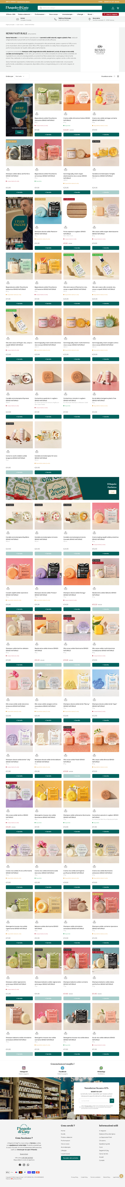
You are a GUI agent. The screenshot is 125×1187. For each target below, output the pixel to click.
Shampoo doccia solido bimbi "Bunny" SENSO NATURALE (76, 705)
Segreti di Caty (104, 1150)
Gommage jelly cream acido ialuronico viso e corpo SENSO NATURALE (48, 344)
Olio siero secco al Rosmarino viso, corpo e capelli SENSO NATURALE (75, 288)
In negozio (102, 1131)
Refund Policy (106, 1177)
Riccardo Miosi (18, 1178)
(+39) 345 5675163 (27, 1158)
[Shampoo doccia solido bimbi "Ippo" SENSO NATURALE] (105, 682)
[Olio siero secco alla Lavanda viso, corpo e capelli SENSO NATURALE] (105, 266)
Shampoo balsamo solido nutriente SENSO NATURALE (75, 983)
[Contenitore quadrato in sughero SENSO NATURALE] (48, 377)
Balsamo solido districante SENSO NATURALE (46, 927)
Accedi (101, 1157)
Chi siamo (102, 1140)
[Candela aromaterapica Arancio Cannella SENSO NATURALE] (76, 516)
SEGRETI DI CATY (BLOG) (111, 1)
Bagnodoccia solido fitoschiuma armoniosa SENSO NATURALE (46, 175)
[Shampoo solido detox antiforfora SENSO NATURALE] (19, 152)
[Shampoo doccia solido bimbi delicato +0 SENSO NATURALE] (48, 738)
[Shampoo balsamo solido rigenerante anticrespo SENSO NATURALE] (48, 961)
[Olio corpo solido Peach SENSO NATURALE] (76, 738)
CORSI (100, 1)
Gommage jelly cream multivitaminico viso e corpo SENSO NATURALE (76, 344)
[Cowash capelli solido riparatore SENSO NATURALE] (19, 571)
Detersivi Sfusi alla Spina (107, 1134)
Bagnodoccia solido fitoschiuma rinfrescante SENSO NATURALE (46, 288)
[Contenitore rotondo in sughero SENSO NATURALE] (76, 377)
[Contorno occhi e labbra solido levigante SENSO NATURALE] (19, 434)
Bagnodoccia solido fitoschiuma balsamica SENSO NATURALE (17, 288)
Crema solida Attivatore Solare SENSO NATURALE (76, 119)
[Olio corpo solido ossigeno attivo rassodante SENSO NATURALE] (48, 682)
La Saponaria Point (105, 1137)
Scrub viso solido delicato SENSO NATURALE (103, 1039)
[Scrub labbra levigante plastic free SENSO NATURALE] (105, 377)
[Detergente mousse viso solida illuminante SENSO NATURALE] (48, 794)
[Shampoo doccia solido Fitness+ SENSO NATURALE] (48, 571)
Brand (90, 14)
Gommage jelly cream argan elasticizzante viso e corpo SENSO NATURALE (75, 176)
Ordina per (9, 76)
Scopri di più (24, 1154)
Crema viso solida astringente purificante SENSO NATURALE (73, 872)
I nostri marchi (19, 24)
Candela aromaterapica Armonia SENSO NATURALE (46, 538)
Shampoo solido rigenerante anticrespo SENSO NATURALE (16, 983)
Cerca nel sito (103, 1154)
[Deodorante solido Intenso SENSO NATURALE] (48, 627)
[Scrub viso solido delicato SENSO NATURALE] (105, 1016)
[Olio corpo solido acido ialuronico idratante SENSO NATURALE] (19, 682)
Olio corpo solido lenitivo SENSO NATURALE (17, 816)
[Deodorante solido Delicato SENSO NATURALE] (105, 571)
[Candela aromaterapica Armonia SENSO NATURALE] (48, 516)
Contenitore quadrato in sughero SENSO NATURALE (46, 399)
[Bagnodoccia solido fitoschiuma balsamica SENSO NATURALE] (19, 266)
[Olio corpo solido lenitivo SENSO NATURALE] (19, 794)
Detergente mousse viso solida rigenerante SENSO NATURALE (16, 927)
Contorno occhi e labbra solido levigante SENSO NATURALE (16, 457)
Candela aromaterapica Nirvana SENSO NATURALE (46, 457)
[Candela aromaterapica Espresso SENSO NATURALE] (19, 377)
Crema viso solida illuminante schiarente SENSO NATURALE (102, 872)
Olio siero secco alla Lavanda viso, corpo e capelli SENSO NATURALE (104, 288)
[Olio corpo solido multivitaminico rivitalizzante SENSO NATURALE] (105, 627)
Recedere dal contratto (70, 1158)
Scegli (112, 492)
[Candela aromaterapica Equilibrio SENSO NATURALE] (19, 516)
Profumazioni (39, 14)
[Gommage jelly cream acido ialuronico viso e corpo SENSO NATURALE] (48, 321)
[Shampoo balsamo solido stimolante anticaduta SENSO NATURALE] (19, 1016)
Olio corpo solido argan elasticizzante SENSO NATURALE (105, 233)
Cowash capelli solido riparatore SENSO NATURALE (17, 594)
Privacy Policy (88, 1105)
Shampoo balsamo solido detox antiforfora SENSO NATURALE (103, 983)
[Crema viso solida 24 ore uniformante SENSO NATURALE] (19, 849)
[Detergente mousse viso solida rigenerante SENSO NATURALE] (19, 905)
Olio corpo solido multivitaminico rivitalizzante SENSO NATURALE (103, 649)
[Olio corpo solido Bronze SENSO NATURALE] (105, 738)
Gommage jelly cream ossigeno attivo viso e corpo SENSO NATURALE (105, 344)
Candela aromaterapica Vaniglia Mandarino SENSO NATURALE (103, 175)
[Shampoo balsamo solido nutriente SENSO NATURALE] (76, 961)
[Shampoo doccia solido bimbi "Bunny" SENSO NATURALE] (76, 682)
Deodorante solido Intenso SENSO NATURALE (46, 649)
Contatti (101, 1160)
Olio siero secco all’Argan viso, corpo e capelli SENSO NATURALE (19, 344)
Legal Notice (116, 1177)
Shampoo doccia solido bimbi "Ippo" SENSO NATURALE (104, 705)
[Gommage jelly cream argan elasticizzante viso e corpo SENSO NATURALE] (76, 152)
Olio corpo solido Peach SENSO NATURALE (74, 761)
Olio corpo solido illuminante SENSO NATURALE (75, 649)
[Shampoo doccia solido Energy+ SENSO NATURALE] (76, 571)
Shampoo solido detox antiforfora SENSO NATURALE (18, 175)
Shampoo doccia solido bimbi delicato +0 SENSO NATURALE (48, 761)
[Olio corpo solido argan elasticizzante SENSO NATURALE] (105, 210)
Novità (63, 1134)
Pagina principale (10, 24)
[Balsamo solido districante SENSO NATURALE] (48, 905)
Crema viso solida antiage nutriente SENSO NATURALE (104, 119)
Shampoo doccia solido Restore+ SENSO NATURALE (46, 233)
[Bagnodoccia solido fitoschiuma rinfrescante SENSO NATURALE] (48, 266)
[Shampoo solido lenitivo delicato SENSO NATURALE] (19, 627)
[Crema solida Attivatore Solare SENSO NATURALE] (76, 97)
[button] (118, 8)
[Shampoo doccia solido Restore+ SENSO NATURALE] (48, 210)
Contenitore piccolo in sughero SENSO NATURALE (105, 816)
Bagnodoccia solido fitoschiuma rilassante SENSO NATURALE (46, 119)
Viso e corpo (53, 14)
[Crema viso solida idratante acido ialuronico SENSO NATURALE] (48, 849)
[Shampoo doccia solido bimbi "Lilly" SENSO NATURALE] (19, 738)
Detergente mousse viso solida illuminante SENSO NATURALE (45, 816)
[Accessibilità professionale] (121, 1176)
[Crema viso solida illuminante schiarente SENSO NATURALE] (105, 849)
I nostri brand (65, 1154)
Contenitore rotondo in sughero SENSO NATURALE (74, 399)
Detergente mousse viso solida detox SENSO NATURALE (76, 1039)
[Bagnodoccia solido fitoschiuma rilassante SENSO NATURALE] (48, 97)
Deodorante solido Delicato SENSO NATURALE (104, 594)
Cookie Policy (84, 1177)
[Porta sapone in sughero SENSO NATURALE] (76, 210)
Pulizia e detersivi (24, 14)
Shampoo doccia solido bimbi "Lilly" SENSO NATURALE (18, 761)
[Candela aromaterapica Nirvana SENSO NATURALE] (48, 434)
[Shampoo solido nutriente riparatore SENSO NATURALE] (105, 905)
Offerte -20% (10, 14)
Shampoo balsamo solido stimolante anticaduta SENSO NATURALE (18, 1039)
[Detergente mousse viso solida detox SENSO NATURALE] (76, 1016)
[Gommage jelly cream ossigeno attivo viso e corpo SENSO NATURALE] (105, 321)
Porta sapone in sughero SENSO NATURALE (74, 233)
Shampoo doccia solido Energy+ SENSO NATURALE (74, 594)
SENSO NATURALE (29, 24)
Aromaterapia (67, 14)
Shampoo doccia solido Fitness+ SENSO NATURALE (46, 594)
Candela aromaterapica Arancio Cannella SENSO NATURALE (74, 538)
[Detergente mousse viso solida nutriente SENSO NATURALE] (48, 1016)
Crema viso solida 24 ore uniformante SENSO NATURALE (19, 872)
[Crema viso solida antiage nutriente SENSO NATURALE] (105, 97)
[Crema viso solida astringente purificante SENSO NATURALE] (76, 849)
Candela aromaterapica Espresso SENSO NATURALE (17, 399)
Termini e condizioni (95, 1177)
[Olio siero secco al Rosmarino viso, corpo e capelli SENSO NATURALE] (76, 266)
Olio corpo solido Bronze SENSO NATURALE (103, 761)
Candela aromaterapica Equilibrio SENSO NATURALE (17, 538)
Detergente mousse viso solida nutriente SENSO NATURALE (45, 1039)
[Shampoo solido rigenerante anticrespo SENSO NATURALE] (19, 961)
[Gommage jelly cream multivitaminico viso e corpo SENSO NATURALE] (76, 321)
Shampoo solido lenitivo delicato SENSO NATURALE (17, 649)
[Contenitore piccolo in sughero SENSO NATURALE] (105, 794)
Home (63, 1131)
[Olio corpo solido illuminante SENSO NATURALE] (76, 627)
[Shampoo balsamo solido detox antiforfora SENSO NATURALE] (105, 961)
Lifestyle (80, 14)
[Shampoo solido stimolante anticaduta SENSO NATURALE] (76, 905)
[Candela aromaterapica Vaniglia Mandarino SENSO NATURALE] (105, 152)
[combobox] (70, 8)
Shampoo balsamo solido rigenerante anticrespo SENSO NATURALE (48, 983)
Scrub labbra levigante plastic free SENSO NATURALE (104, 399)
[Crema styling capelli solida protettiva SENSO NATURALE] (105, 516)
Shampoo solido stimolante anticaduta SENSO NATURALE (73, 927)
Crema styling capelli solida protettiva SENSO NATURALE (105, 538)
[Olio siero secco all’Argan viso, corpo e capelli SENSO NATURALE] (19, 321)
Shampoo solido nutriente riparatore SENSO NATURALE (105, 927)
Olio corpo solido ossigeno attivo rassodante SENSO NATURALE (46, 705)
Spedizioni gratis (104, 1144)
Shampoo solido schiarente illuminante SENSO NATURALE (76, 816)
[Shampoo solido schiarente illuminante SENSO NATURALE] (76, 794)
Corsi (100, 1147)
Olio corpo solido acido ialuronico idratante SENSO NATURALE (17, 705)
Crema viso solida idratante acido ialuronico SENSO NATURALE (46, 872)
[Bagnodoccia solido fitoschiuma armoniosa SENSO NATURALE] (48, 152)
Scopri (19, 132)
